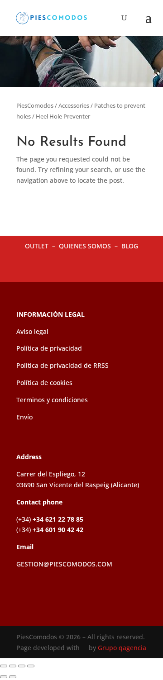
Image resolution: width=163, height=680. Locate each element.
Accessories (73, 105)
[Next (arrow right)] (12, 676)
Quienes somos (86, 246)
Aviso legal (32, 331)
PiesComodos (34, 105)
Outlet (37, 246)
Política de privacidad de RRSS (62, 365)
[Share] (21, 666)
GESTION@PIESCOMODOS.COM (64, 564)
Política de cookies (44, 382)
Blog (129, 246)
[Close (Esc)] (30, 666)
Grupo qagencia (122, 647)
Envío (24, 417)
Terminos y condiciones (52, 399)
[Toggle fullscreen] (12, 666)
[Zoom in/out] (3, 666)
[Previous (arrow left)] (3, 676)
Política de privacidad (49, 348)
